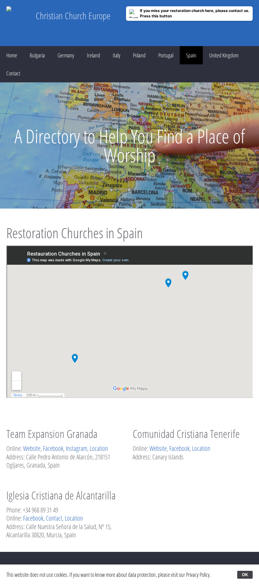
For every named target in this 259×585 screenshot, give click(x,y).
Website (31, 448)
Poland (139, 55)
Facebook (53, 448)
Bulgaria (37, 55)
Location (99, 448)
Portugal (165, 55)
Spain (191, 55)
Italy (116, 55)
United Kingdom (223, 55)
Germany (65, 55)
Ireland (93, 55)
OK (245, 574)
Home (11, 55)
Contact (13, 73)
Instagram (76, 448)
